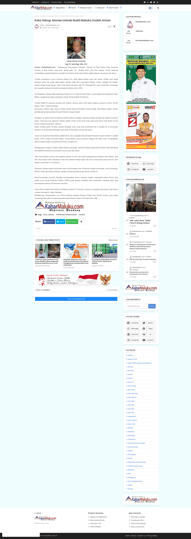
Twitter (61, 222)
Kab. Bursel (132, 386)
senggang (131, 477)
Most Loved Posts (137, 527)
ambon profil (132, 359)
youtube (150, 169)
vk (150, 334)
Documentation (69, 2)
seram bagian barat (135, 481)
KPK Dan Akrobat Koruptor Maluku (143, 259)
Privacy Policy (57, 2)
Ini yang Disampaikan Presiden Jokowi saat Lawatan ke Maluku (104, 261)
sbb (129, 474)
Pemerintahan (133, 447)
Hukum (130, 378)
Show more (113, 240)
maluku (130, 428)
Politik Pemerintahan (135, 466)
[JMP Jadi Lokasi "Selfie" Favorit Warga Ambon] (141, 198)
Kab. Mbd (131, 401)
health (130, 374)
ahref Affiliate (95, 527)
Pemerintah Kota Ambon (136, 443)
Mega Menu (60, 8)
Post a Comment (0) (76, 299)
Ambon (130, 355)
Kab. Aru (131, 382)
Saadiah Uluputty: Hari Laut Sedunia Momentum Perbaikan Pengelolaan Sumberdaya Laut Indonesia (76, 262)
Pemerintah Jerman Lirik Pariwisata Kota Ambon (139, 273)
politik (130, 458)
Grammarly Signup (138, 523)
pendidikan (132, 455)
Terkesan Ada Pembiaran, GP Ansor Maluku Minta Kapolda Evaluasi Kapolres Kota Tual (47, 261)
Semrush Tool (95, 523)
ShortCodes (113, 8)
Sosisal (42, 16)
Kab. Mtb (131, 405)
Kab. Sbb (131, 409)
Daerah (130, 367)
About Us (35, 2)
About (133, 536)
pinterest (135, 334)
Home (73, 8)
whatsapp (150, 164)
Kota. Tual (131, 424)
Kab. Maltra (132, 397)
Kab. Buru (131, 390)
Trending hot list (137, 520)
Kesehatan (132, 416)
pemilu (130, 451)
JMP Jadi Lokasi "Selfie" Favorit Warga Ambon (140, 221)
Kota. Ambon (48, 215)
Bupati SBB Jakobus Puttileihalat (139, 363)
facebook (134, 164)
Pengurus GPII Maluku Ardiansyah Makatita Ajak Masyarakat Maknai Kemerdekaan (143, 247)
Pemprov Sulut (85, 8)
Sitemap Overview (138, 517)
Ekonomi (131, 371)
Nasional (100, 8)
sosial (130, 485)
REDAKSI (133, 234)
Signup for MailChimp (98, 517)
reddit (150, 329)
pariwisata (132, 439)
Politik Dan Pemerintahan (66, 215)
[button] (158, 8)
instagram (135, 169)
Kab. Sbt (131, 412)
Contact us (45, 2)
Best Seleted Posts (97, 520)
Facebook (50, 222)
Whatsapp (73, 222)
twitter (150, 323)
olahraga (131, 435)
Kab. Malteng (133, 393)
